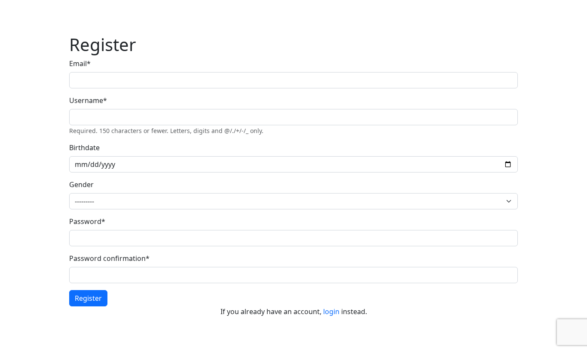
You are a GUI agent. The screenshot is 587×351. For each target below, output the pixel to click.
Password (87, 221)
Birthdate (84, 147)
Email (80, 63)
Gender (81, 184)
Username (88, 100)
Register (88, 298)
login (331, 311)
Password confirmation (109, 258)
